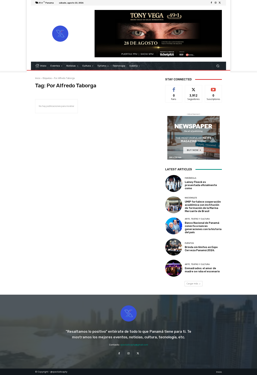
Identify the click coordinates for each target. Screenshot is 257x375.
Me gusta (174, 87)
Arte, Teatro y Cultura (197, 219)
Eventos (189, 243)
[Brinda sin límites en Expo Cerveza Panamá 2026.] (173, 247)
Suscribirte (213, 87)
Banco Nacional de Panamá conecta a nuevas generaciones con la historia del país (203, 227)
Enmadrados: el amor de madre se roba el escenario (202, 270)
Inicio (37, 78)
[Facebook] (211, 3)
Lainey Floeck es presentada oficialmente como (201, 185)
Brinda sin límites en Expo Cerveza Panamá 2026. (201, 249)
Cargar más (192, 283)
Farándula (190, 178)
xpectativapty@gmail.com (134, 344)
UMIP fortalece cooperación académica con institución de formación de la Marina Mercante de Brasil (203, 206)
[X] (220, 3)
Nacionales (191, 198)
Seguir (193, 87)
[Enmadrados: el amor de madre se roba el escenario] (173, 268)
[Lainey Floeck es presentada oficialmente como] (173, 183)
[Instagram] (215, 3)
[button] (218, 66)
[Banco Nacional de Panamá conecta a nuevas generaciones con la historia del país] (173, 225)
